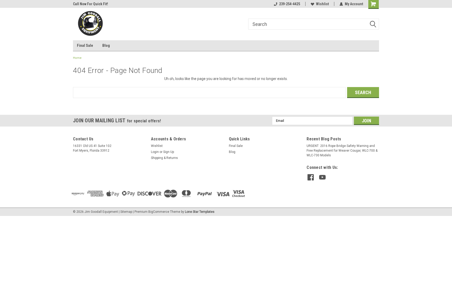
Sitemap (126, 212)
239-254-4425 (289, 4)
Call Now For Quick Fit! (90, 4)
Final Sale (85, 45)
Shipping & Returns (164, 158)
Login (155, 152)
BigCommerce (158, 212)
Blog (106, 45)
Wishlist (322, 4)
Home (77, 58)
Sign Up (168, 152)
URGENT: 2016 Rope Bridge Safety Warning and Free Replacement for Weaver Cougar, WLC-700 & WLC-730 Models (342, 150)
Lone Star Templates (199, 212)
